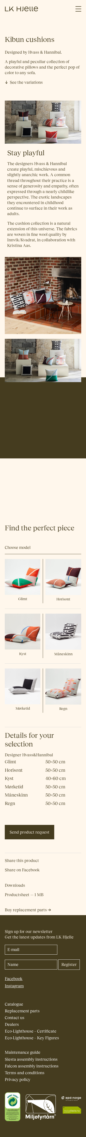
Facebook (13, 978)
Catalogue (14, 1004)
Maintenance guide (22, 1052)
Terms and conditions (24, 1073)
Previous (8, 485)
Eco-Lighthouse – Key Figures (32, 1038)
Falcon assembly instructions (32, 1066)
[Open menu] (78, 9)
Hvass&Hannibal (20, 452)
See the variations (26, 82)
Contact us (14, 1017)
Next (78, 485)
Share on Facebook (22, 870)
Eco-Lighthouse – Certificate (30, 1031)
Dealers (12, 1024)
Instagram (14, 986)
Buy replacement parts (26, 910)
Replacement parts (22, 1011)
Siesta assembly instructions (31, 1059)
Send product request (29, 832)
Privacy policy (17, 1079)
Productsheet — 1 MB (24, 895)
